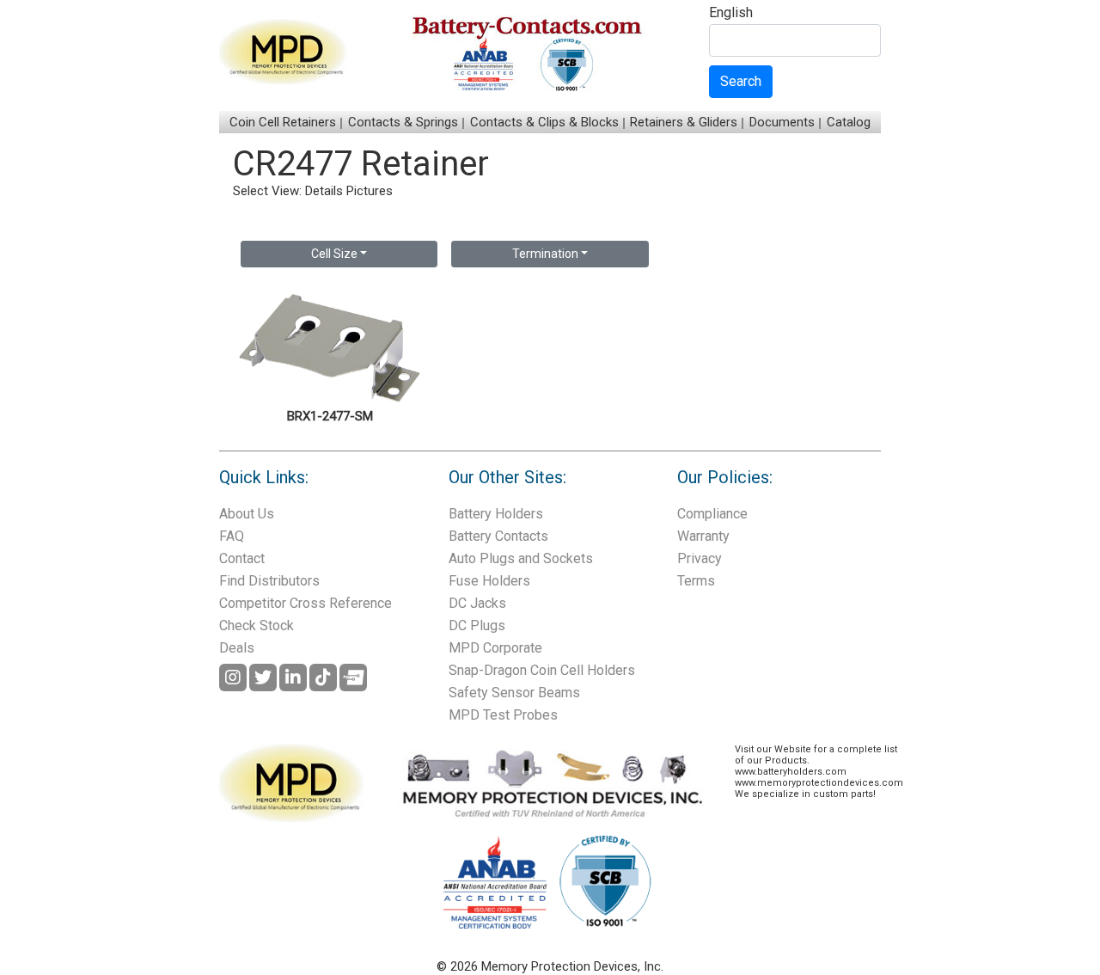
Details (324, 191)
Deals (236, 648)
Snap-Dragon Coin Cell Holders (542, 670)
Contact (242, 558)
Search (740, 81)
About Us (246, 514)
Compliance (712, 514)
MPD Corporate (495, 648)
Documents (782, 122)
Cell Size (334, 254)
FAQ (231, 536)
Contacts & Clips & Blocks (544, 122)
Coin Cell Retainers (282, 122)
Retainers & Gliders (683, 122)
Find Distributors (269, 581)
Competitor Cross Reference (305, 603)
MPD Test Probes (503, 715)
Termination (545, 254)
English (731, 13)
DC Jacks (477, 603)
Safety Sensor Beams (514, 692)
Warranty (703, 536)
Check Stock (256, 625)
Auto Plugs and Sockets (521, 558)
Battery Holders (496, 514)
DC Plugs (477, 625)
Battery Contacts (498, 536)
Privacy (699, 558)
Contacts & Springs (403, 122)
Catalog (849, 122)
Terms (696, 581)
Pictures (369, 191)
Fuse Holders (489, 581)
